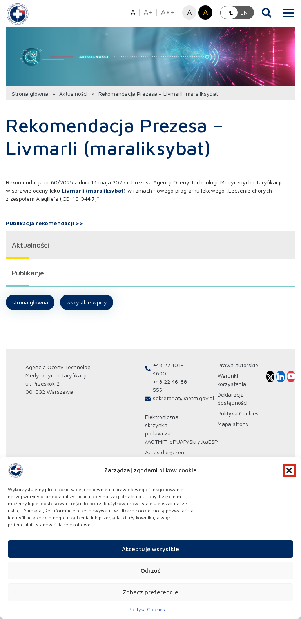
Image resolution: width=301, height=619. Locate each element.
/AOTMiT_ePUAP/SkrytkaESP (181, 441)
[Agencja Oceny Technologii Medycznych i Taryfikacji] (17, 13)
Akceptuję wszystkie (150, 549)
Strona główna (30, 93)
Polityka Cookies (146, 609)
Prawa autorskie (238, 365)
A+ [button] (148, 11)
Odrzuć (150, 570)
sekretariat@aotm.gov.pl (183, 398)
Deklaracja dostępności (232, 398)
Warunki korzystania (232, 379)
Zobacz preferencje (150, 592)
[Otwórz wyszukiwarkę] (267, 12)
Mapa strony (233, 424)
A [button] (133, 11)
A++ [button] (167, 11)
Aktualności (73, 93)
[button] (289, 470)
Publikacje (28, 273)
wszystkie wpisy (86, 302)
